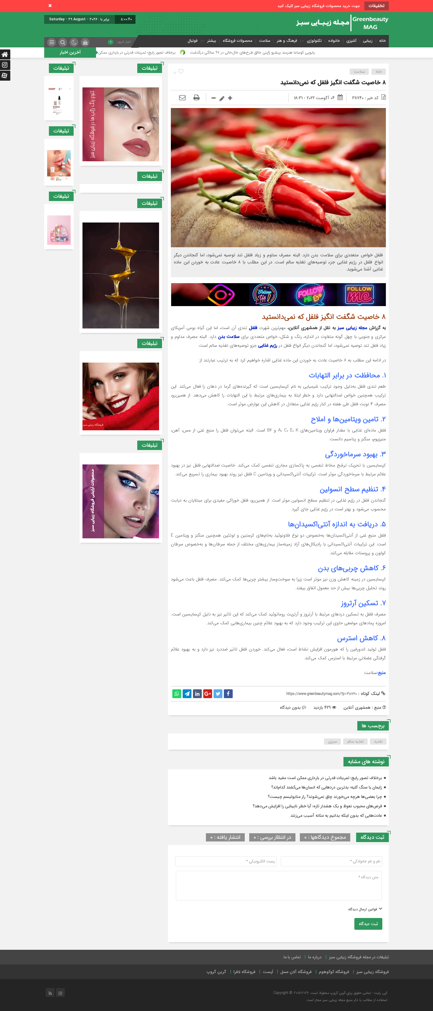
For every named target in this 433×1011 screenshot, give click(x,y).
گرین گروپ (216, 972)
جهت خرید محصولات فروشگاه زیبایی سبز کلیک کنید (318, 6)
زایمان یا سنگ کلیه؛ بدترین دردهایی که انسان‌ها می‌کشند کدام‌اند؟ (326, 787)
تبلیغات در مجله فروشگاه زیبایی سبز (359, 957)
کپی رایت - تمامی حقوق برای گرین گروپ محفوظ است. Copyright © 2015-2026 (330, 993)
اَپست (268, 972)
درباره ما (315, 957)
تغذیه (378, 741)
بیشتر (211, 41)
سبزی (332, 741)
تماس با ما (292, 957)
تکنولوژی (314, 41)
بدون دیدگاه (290, 707)
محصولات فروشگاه (237, 41)
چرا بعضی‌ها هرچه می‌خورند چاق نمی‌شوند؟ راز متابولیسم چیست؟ (325, 796)
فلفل (253, 327)
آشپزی (351, 41)
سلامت (264, 41)
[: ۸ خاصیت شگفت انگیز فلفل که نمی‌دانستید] (182, 98)
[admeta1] (278, 294)
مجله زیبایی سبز (352, 327)
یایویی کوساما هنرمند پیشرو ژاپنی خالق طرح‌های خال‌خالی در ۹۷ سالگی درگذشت (312, 52)
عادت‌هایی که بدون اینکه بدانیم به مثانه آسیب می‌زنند (336, 815)
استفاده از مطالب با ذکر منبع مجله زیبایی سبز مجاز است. (346, 1000)
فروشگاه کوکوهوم (334, 972)
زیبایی (368, 41)
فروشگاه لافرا (244, 972)
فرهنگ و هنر (287, 41)
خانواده (334, 41)
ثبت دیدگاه (368, 924)
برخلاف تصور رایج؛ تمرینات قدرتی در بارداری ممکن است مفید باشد (184, 52)
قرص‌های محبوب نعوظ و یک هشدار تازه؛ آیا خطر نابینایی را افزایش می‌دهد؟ (317, 806)
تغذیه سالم (355, 741)
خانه (382, 41)
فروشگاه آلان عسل (296, 972)
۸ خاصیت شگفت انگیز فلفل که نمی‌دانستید (333, 82)
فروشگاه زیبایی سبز (372, 972)
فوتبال (193, 41)
